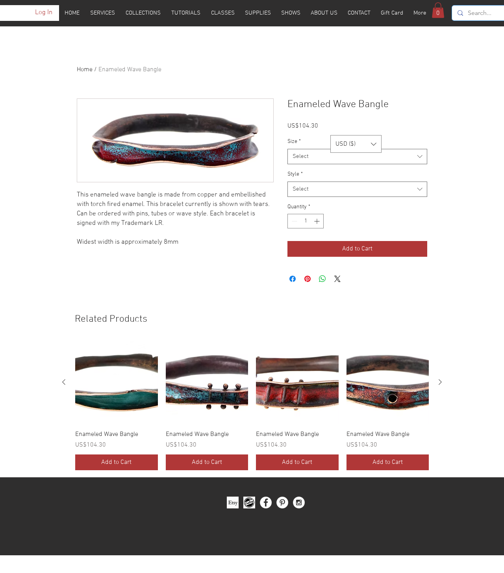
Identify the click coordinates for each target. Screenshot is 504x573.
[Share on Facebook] (292, 279)
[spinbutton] (305, 221)
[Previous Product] (64, 382)
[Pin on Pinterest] (307, 279)
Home (85, 70)
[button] (438, 10)
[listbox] (356, 144)
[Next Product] (440, 382)
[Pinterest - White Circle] (282, 502)
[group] (252, 406)
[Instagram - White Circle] (299, 502)
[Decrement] (293, 221)
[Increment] (317, 221)
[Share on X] (337, 279)
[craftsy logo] (249, 502)
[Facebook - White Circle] (266, 502)
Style (295, 174)
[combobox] (357, 156)
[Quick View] (116, 382)
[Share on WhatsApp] (322, 279)
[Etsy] (233, 502)
